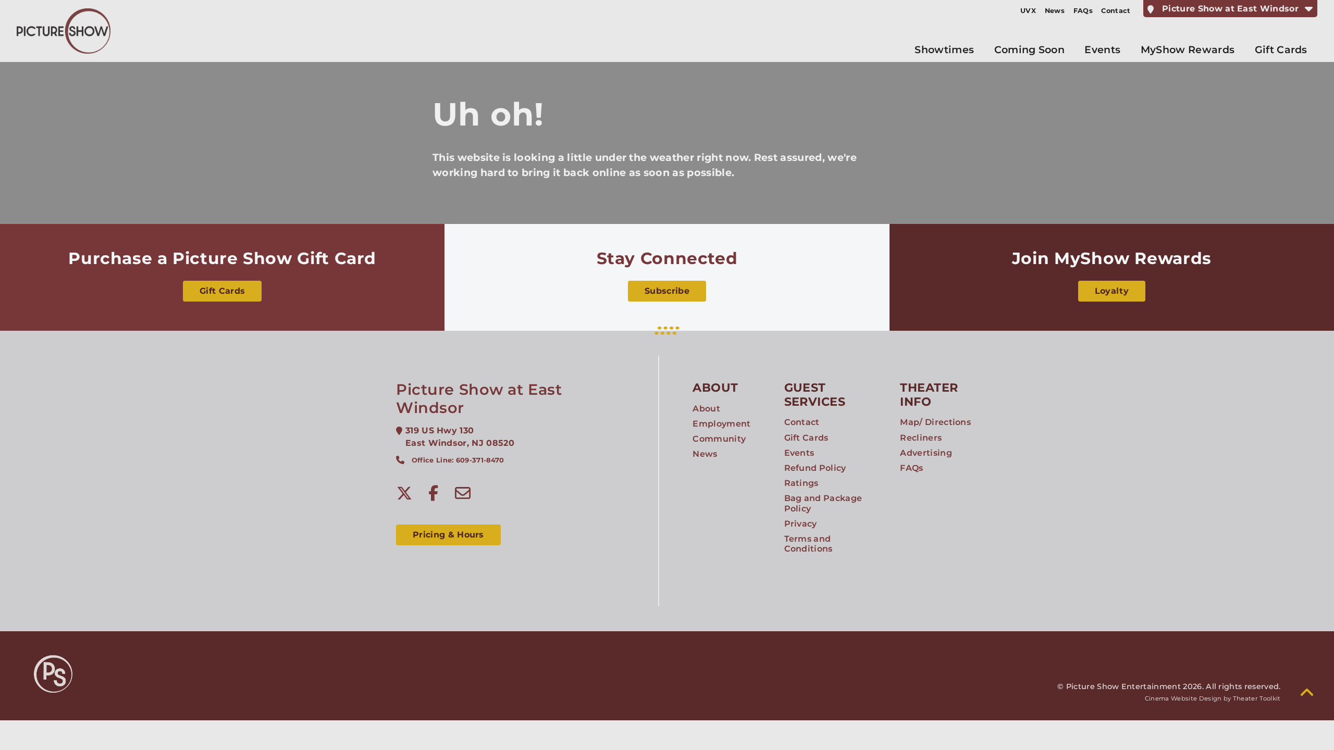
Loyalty (1112, 291)
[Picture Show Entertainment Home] (63, 31)
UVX (1028, 11)
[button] (1306, 692)
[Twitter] (404, 493)
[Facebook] (433, 493)
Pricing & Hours (448, 535)
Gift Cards (222, 291)
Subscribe (667, 291)
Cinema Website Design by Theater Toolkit (1213, 698)
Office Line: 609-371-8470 (458, 460)
